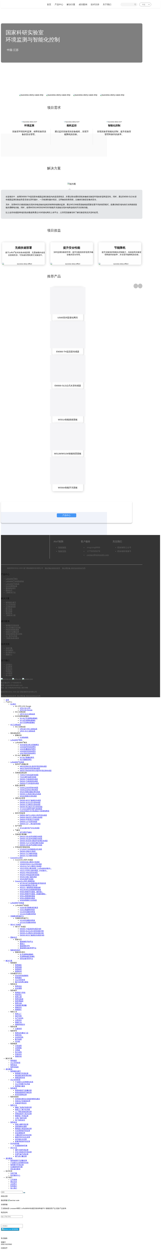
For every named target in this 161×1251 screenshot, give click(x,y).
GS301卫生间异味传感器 (29, 788)
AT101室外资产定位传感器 (29, 828)
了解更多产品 (11, 592)
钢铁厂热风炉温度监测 (23, 1107)
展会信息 (13, 1182)
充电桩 (17, 1050)
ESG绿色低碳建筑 (21, 975)
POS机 (17, 1041)
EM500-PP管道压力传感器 (29, 819)
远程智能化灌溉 (21, 1126)
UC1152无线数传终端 (28, 914)
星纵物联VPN (25, 946)
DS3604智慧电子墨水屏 (28, 885)
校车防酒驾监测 (21, 1094)
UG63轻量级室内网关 (28, 749)
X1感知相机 (24, 737)
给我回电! (14, 1229)
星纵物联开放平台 (26, 941)
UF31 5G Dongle (26, 710)
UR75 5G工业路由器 (27, 714)
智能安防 (62, 551)
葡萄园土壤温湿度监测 (23, 1129)
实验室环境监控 (21, 1103)
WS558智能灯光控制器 (28, 900)
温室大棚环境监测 (21, 1124)
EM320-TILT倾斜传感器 (28, 856)
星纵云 (22, 944)
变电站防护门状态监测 (23, 1114)
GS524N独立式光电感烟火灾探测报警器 (34, 811)
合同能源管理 (11, 607)
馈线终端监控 (20, 1024)
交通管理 (18, 1029)
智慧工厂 (18, 1014)
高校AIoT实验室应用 (22, 1101)
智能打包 (18, 1022)
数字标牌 (18, 1039)
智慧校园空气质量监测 (23, 1090)
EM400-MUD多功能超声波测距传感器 (34, 841)
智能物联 (62, 547)
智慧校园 (18, 967)
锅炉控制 (18, 1016)
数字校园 (9, 611)
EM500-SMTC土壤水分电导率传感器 (33, 815)
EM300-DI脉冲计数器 (28, 851)
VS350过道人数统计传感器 (30, 862)
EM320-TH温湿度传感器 (29, 781)
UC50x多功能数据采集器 (29, 907)
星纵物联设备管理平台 (28, 948)
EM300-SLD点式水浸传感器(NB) (32, 931)
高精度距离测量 (21, 1005)
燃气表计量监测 (21, 1156)
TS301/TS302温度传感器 (29, 775)
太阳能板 (18, 1048)
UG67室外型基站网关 (28, 753)
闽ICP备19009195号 (52, 568)
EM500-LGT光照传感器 (28, 822)
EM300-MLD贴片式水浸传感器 (31, 807)
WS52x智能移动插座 (27, 898)
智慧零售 (9, 613)
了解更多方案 (11, 615)
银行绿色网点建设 (21, 982)
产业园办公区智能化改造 (24, 1082)
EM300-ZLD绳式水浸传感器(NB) (32, 933)
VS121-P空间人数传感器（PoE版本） (34, 870)
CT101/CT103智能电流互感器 (31, 849)
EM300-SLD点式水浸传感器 (30, 802)
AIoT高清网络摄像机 (27, 722)
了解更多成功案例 (12, 638)
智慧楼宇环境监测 (12, 625)
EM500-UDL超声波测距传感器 (31, 845)
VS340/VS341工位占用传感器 (31, 864)
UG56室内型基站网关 (28, 747)
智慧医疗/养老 (20, 992)
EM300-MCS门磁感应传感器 (30, 800)
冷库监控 (18, 1020)
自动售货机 (19, 1037)
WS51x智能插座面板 (27, 896)
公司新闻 (9, 673)
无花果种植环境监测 (22, 1131)
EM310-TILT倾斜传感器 (28, 853)
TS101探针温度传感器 (28, 777)
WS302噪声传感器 (26, 879)
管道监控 (18, 1054)
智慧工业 (13, 1105)
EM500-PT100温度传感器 (29, 783)
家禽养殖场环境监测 (22, 1141)
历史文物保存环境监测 (23, 1152)
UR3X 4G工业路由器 (27, 731)
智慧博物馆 (19, 1001)
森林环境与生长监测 (22, 1137)
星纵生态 (9, 590)
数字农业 (9, 609)
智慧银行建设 (20, 1086)
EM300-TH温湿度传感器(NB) (30, 929)
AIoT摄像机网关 (26, 760)
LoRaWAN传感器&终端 (15, 581)
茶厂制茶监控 (20, 1120)
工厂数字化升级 (11, 636)
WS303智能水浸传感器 (28, 796)
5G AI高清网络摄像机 (27, 720)
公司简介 (9, 664)
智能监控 (18, 1007)
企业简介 (13, 1184)
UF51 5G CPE (25, 708)
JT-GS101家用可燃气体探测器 (31, 809)
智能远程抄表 (20, 1077)
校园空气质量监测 (12, 632)
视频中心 (9, 654)
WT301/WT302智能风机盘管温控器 (33, 883)
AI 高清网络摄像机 (26, 954)
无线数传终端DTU (17, 916)
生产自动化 (19, 1018)
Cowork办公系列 (16, 858)
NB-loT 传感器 (15, 924)
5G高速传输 (14, 1143)
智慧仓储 (18, 1003)
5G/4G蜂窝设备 (11, 586)
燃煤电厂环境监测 (21, 1116)
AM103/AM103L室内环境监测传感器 (33, 766)
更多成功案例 (15, 1169)
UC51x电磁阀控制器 (27, 910)
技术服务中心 (11, 652)
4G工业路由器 (15, 725)
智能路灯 (18, 1009)
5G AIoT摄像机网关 (27, 757)
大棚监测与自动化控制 (23, 1135)
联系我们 (9, 671)
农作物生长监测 (21, 1139)
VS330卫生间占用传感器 (29, 790)
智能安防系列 (15, 950)
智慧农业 (18, 986)
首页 (49, 4)
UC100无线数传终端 (27, 912)
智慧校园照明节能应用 (23, 1092)
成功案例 (83, 4)
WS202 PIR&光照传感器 (29, 873)
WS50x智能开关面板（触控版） (31, 892)
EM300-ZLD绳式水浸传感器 (30, 805)
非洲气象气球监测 (21, 1154)
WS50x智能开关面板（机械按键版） (33, 894)
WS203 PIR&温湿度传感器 (29, 875)
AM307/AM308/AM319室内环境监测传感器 (36, 770)
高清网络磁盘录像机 (27, 956)
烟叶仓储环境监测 (21, 1150)
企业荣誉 (9, 667)
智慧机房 (18, 971)
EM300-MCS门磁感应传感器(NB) (32, 935)
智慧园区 (18, 965)
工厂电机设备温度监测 (23, 1111)
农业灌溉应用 (20, 1133)
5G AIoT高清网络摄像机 (28, 718)
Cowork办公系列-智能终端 (25, 881)
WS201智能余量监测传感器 (30, 792)
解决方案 (71, 4)
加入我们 (9, 675)
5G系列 (13, 704)
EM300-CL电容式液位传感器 (30, 794)
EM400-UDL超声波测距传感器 (31, 839)
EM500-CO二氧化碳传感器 (30, 824)
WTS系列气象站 (26, 832)
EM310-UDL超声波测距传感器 (31, 836)
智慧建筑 (18, 978)
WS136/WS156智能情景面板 (30, 890)
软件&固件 (9, 650)
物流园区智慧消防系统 (23, 1075)
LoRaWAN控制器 (12, 584)
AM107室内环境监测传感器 (30, 768)
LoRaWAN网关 (12, 579)
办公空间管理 (11, 604)
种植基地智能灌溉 (12, 630)
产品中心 (59, 4)
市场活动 (9, 669)
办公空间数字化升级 (13, 627)
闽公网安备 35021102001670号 (73, 568)
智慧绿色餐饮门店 (21, 1033)
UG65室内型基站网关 (28, 751)
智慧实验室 (19, 999)
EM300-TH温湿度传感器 (29, 779)
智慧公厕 (18, 997)
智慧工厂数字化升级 (22, 1109)
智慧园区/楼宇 (11, 602)
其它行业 (13, 1148)
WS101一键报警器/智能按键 (30, 887)
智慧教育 (18, 969)
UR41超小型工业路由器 (28, 729)
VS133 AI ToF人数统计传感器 (30, 866)
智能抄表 (18, 1056)
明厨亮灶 (18, 995)
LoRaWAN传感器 (17, 762)
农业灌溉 (18, 988)
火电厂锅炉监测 (21, 1118)
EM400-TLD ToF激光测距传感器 (32, 843)
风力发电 (18, 1052)
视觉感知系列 (11, 588)
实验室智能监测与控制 (14, 634)
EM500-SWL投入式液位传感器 (31, 817)
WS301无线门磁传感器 (28, 877)
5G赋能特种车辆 (21, 1146)
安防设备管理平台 (26, 958)
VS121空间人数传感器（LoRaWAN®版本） (36, 868)
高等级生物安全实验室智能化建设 (27, 1099)
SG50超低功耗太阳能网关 (29, 745)
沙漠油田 (18, 1046)
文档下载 (9, 648)
